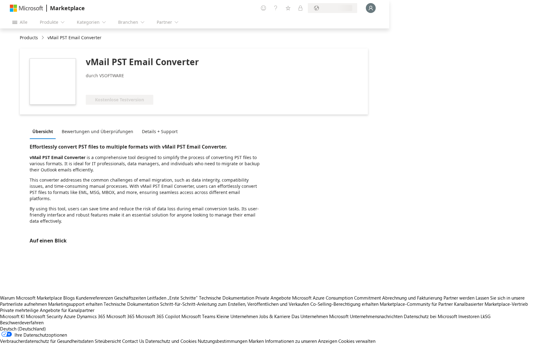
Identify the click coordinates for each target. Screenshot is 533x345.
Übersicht (42, 131)
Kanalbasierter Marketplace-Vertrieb (491, 304)
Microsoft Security (44, 316)
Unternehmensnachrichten (376, 316)
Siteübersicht (108, 341)
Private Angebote (273, 298)
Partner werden (459, 298)
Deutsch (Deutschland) (23, 329)
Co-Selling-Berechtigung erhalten (344, 304)
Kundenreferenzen (94, 298)
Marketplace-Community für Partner (416, 304)
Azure (70, 316)
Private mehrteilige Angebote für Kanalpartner (47, 310)
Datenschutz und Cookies (170, 341)
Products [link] (29, 37)
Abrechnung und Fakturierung (412, 298)
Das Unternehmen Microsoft (320, 316)
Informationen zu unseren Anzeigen (301, 341)
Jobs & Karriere (274, 316)
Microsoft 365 (120, 316)
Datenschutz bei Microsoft (430, 316)
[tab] (44, 131)
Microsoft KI (12, 316)
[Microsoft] (26, 8)
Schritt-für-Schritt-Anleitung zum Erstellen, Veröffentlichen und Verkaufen (234, 304)
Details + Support (160, 131)
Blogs (69, 298)
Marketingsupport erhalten (75, 304)
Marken (256, 341)
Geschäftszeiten (130, 298)
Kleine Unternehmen (237, 316)
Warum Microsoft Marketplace (31, 298)
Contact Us (133, 341)
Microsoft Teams (198, 316)
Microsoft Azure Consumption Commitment (337, 298)
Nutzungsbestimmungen (222, 341)
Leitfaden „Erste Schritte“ (172, 298)
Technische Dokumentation (226, 298)
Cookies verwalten (356, 341)
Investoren (468, 316)
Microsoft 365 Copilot (158, 316)
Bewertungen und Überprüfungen (97, 131)
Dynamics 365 (91, 316)
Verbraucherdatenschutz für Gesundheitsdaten (46, 341)
